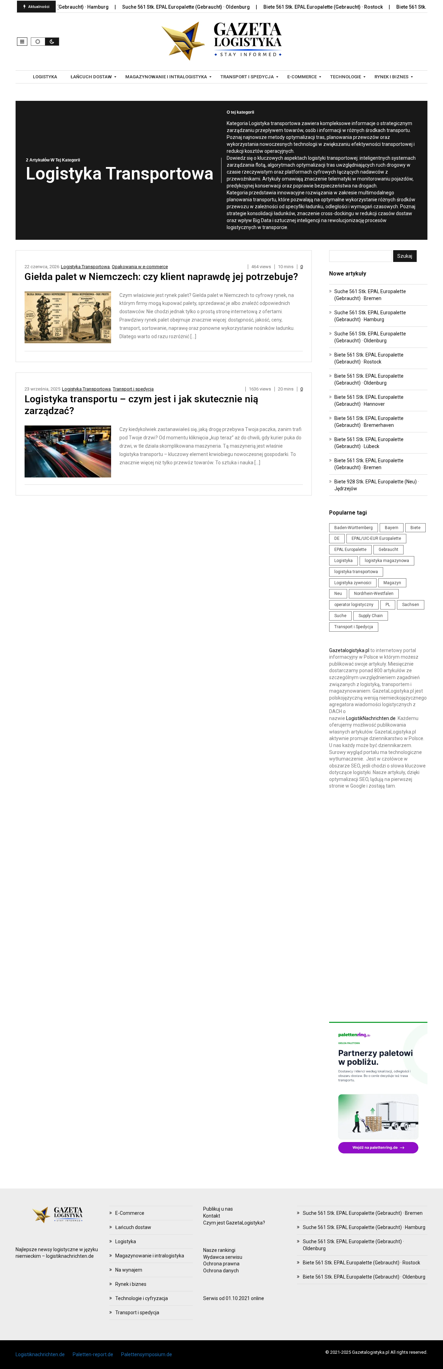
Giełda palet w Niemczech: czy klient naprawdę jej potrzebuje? (161, 276)
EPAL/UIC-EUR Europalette (376, 538)
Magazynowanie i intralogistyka (149, 1255)
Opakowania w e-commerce (140, 266)
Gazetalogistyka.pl (349, 650)
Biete (415, 527)
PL (388, 604)
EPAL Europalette (350, 549)
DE (337, 538)
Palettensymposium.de (146, 1354)
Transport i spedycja (133, 389)
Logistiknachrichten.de (40, 1354)
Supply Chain (371, 615)
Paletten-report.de (93, 1354)
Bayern (391, 527)
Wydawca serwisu (222, 1257)
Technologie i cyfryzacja (141, 1298)
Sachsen (410, 604)
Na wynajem (128, 1270)
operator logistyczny (353, 604)
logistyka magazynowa (387, 560)
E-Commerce (129, 1213)
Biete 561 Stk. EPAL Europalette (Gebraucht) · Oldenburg (364, 1277)
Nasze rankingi (219, 1250)
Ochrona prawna (221, 1263)
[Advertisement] (378, 907)
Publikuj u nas (218, 1209)
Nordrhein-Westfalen (374, 593)
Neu (338, 593)
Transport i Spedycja (353, 626)
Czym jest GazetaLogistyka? (234, 1223)
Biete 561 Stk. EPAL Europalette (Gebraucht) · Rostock (300, 7)
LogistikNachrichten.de (371, 718)
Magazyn (392, 582)
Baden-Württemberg (353, 527)
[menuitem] (46, 77)
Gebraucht (388, 549)
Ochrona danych (221, 1270)
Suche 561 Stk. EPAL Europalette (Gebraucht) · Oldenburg (163, 7)
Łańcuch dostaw (133, 1227)
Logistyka (343, 560)
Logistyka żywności (352, 582)
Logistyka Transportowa (85, 266)
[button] (22, 41)
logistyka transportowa (356, 571)
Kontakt (211, 1216)
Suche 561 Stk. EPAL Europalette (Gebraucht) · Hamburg (364, 1227)
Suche (340, 615)
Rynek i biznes (130, 1284)
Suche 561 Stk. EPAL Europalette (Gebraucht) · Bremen (363, 1213)
